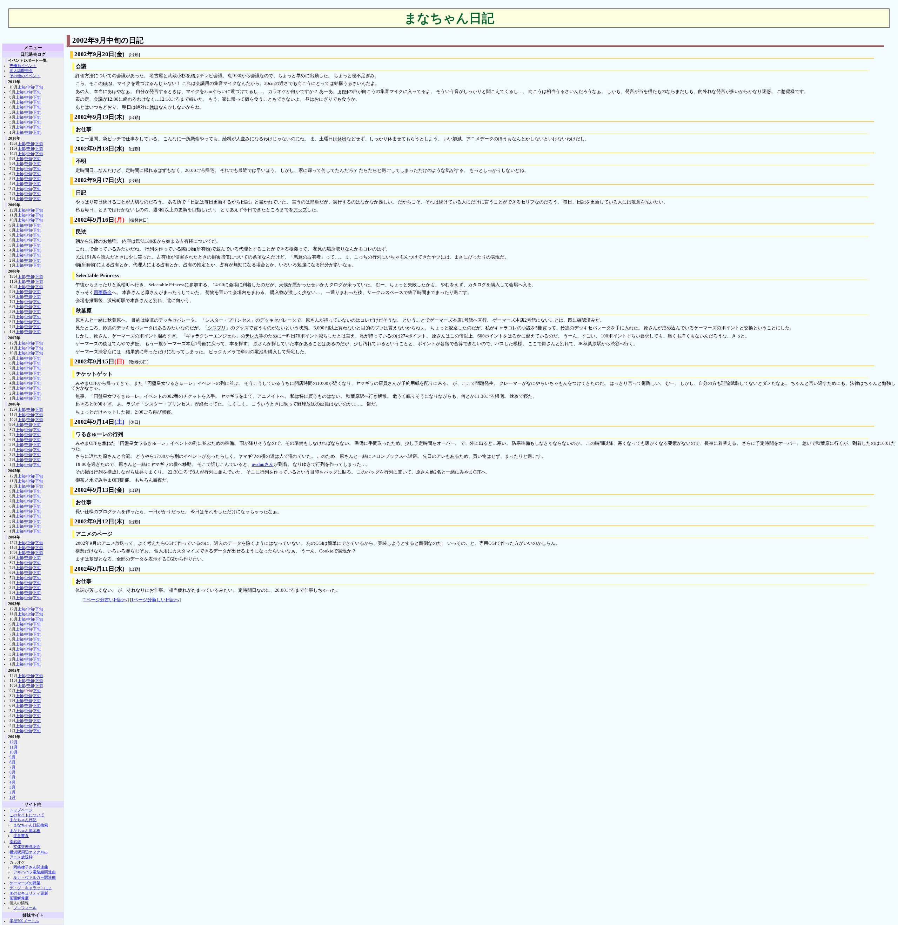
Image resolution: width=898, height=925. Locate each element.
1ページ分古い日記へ (105, 599)
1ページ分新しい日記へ (155, 599)
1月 (12, 797)
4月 (12, 782)
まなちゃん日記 (22, 820)
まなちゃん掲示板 (24, 831)
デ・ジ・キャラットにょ (30, 888)
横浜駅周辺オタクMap (28, 852)
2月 (12, 792)
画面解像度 (19, 898)
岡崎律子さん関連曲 (30, 867)
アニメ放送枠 (21, 857)
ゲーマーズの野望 (24, 883)
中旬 (30, 87)
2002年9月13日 (94, 490)
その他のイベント (24, 76)
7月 (12, 767)
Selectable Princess (97, 275)
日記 (81, 192)
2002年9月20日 (94, 54)
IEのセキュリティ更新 (28, 893)
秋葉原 (84, 311)
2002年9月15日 (94, 361)
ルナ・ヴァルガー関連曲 (34, 877)
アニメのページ (94, 534)
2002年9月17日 (94, 180)
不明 (81, 161)
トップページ (21, 810)
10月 (13, 752)
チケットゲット (94, 374)
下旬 (39, 87)
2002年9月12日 (94, 521)
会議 (81, 66)
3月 (12, 787)
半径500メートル (24, 921)
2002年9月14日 (94, 421)
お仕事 (84, 129)
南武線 (15, 841)
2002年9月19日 (94, 117)
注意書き (21, 835)
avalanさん (263, 464)
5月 (12, 777)
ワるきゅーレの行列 (99, 434)
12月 (13, 742)
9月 (12, 757)
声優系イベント (22, 65)
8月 (12, 762)
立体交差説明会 (26, 846)
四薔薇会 (103, 292)
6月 (12, 772)
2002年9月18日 (94, 148)
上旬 (21, 87)
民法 (81, 232)
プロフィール (24, 908)
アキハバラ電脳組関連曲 (34, 872)
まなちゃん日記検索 (30, 825)
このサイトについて (26, 815)
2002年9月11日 (94, 568)
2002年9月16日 (94, 219)
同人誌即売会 (21, 70)
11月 (13, 747)
